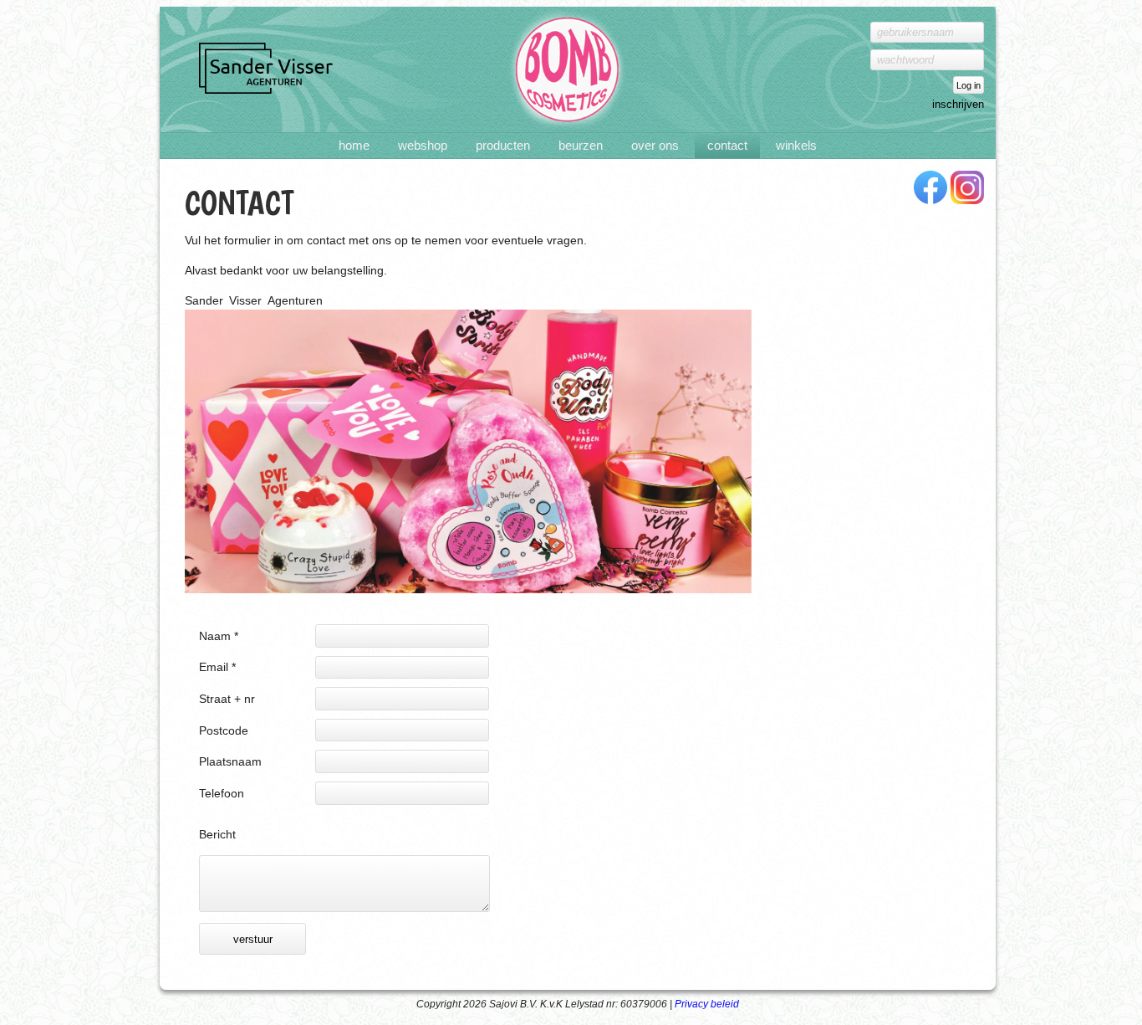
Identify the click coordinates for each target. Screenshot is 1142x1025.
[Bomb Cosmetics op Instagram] (967, 189)
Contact (727, 145)
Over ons (655, 145)
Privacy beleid (707, 1004)
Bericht (217, 834)
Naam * (218, 636)
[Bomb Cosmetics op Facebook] (930, 189)
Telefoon (221, 793)
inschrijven (958, 104)
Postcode (223, 730)
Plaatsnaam (230, 761)
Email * (217, 667)
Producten (503, 145)
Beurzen (580, 145)
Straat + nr (227, 698)
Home (354, 145)
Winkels (796, 145)
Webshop (422, 145)
